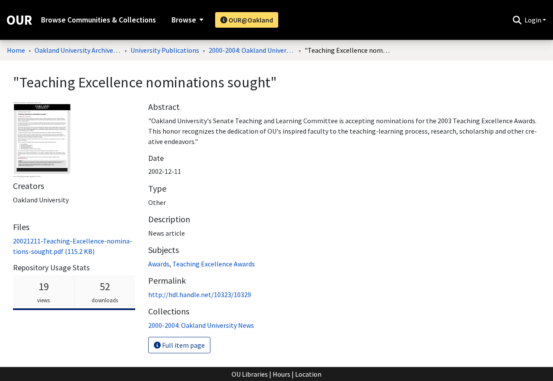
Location (308, 374)
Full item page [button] (183, 345)
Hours (281, 374)
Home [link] (16, 50)
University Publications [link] (164, 50)
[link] (201, 325)
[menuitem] (186, 20)
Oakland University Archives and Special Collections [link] (78, 50)
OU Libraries (250, 374)
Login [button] (533, 20)
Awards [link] (158, 263)
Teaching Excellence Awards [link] (213, 263)
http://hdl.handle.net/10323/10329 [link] (199, 294)
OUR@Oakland (250, 20)
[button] (517, 20)
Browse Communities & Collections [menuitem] (98, 20)
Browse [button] (184, 20)
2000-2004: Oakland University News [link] (252, 50)
